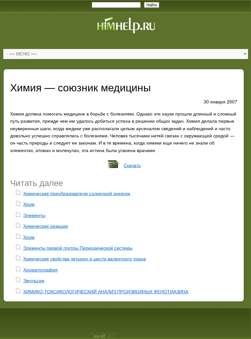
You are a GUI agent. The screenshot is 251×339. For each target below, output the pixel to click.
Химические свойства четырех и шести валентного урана (84, 258)
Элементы (34, 215)
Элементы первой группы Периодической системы (78, 247)
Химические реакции (45, 226)
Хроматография (40, 269)
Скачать (132, 165)
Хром (29, 204)
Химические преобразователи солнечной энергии (76, 193)
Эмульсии (33, 280)
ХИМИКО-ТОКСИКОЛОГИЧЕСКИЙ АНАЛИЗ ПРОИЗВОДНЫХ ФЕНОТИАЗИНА (105, 291)
